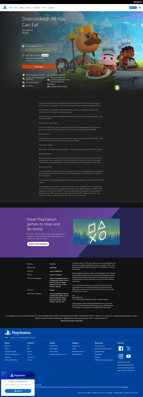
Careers (7, 349)
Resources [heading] (99, 343)
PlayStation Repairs (78, 351)
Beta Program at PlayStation (126, 370)
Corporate (8, 357)
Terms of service (100, 346)
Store (10, 8)
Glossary (97, 357)
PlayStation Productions (12, 354)
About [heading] (7, 343)
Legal (79, 393)
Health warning (99, 351)
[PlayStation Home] (5, 8)
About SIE (8, 346)
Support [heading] (75, 343)
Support (51, 8)
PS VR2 (29, 351)
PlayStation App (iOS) (123, 362)
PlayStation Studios (11, 351)
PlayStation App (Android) (125, 365)
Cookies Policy (118, 393)
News (44, 8)
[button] (38, 244)
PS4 (28, 349)
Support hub (76, 346)
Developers (98, 354)
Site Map (109, 393)
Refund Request (77, 354)
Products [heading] (30, 343)
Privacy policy (87, 393)
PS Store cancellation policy (103, 349)
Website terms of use (98, 393)
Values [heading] (52, 343)
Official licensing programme (104, 360)
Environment (53, 346)
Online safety (54, 351)
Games (22, 8)
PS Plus (28, 8)
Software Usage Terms (131, 393)
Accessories (36, 8)
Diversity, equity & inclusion (58, 354)
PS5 (16, 8)
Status (74, 349)
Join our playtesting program (126, 368)
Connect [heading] (120, 343)
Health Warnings (77, 297)
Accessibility (53, 349)
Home (6, 338)
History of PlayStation (11, 360)
